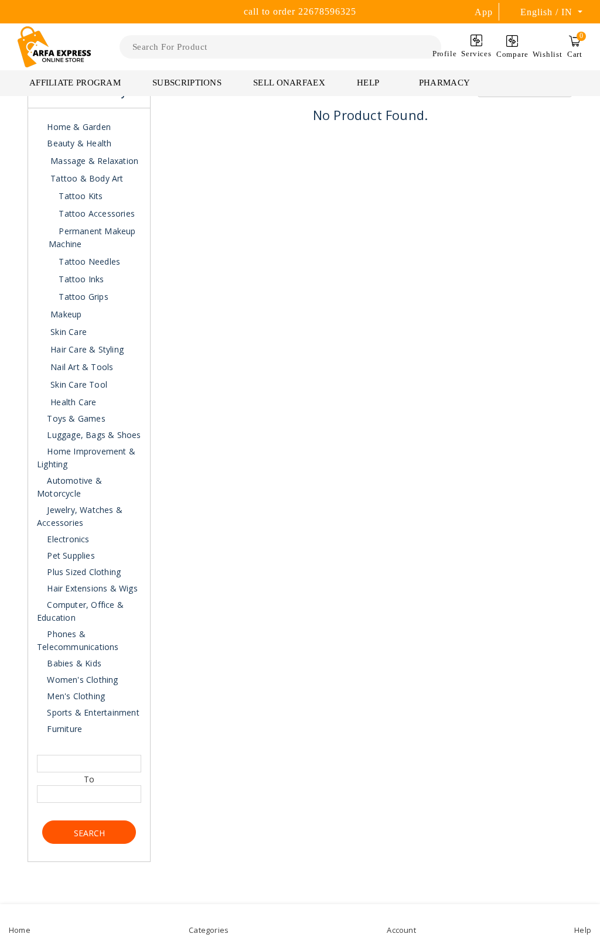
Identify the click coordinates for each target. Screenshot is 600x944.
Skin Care (68, 331)
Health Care (73, 402)
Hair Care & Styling (87, 349)
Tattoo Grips (82, 296)
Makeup (65, 314)
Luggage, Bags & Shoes (93, 434)
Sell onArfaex (289, 82)
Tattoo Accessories (95, 213)
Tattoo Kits (79, 195)
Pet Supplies (70, 555)
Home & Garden (78, 126)
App (484, 12)
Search (89, 833)
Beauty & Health (78, 143)
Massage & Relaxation (94, 160)
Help (369, 82)
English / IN (547, 12)
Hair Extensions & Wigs (91, 588)
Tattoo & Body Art (86, 178)
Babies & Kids (73, 663)
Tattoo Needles (88, 261)
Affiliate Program (75, 82)
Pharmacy (444, 82)
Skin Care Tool (78, 384)
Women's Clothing (81, 679)
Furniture (63, 728)
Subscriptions (186, 82)
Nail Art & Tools (81, 366)
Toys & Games (75, 418)
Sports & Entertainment (92, 712)
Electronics (67, 539)
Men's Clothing (75, 696)
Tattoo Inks (80, 279)
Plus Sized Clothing (83, 571)
